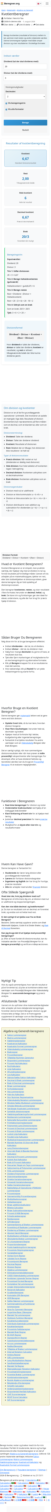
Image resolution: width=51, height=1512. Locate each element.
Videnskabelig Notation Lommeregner (24, 1100)
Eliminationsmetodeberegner (20, 1272)
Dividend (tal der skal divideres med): (21, 61)
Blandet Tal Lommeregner (18, 1315)
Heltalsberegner (14, 1202)
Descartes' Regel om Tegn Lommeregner (25, 1165)
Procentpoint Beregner (17, 1261)
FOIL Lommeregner (16, 1171)
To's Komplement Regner (18, 1241)
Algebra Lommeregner (17, 1270)
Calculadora (5, 1483)
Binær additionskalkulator (19, 1205)
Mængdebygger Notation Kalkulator (23, 1369)
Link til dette (24, 24)
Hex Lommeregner (15, 1091)
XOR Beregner (13, 1298)
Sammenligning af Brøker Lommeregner (25, 1224)
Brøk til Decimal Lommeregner (21, 1083)
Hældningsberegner (16, 1040)
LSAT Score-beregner (16, 1394)
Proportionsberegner (17, 1244)
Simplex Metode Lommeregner (21, 1106)
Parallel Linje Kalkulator (17, 1137)
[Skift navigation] (47, 3)
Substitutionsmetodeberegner (21, 1340)
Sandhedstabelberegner (18, 1363)
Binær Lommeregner (16, 1086)
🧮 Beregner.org (10, 3)
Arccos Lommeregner (17, 1343)
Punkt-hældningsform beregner (21, 1247)
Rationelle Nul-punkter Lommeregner (24, 1120)
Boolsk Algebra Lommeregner (20, 1380)
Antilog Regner (14, 1354)
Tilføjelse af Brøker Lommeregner (22, 1349)
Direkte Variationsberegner (19, 1179)
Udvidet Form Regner (16, 1258)
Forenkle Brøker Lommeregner (21, 1374)
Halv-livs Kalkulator (15, 1094)
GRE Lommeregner (15, 1357)
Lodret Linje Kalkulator (17, 1134)
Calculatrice (33, 1488)
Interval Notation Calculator (19, 1352)
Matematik (11, 10)
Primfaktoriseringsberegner (20, 1122)
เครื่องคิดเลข (5, 1500)
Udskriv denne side (12, 21)
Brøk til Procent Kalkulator (19, 1162)
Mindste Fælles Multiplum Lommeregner (25, 1103)
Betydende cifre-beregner (18, 1383)
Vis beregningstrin (17, 103)
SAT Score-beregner (16, 1400)
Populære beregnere (27, 1470)
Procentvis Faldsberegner (18, 1329)
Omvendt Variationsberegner (20, 1182)
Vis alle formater (16, 109)
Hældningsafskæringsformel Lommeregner (26, 1114)
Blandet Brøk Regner (16, 1332)
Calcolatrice (31, 1480)
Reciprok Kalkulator (16, 1289)
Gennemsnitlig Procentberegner (21, 1196)
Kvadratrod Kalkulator (17, 1043)
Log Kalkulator (13, 1074)
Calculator (40, 1483)
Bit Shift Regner (14, 1335)
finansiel (36, 887)
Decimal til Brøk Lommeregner (21, 1080)
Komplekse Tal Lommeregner (20, 1284)
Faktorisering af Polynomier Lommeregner (26, 1168)
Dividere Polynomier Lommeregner (23, 1173)
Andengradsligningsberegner (20, 1388)
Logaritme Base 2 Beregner (19, 1312)
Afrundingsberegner (16, 1072)
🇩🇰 (38, 3)
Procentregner (14, 1193)
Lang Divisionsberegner (18, 1148)
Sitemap (42, 1470)
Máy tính (47, 1494)
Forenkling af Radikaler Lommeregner (24, 1227)
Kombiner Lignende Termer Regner (23, 1278)
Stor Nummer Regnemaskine (20, 1097)
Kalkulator (17, 1491)
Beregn (25, 122)
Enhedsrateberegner (16, 1216)
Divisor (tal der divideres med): (18, 73)
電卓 (41, 1500)
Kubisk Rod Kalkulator (17, 1159)
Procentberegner (15, 1055)
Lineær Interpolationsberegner (21, 1287)
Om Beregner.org (8, 1470)
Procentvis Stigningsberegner (20, 1250)
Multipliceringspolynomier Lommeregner (25, 1139)
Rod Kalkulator (14, 1066)
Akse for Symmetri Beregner (20, 1309)
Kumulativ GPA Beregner (18, 1295)
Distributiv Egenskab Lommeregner (23, 1323)
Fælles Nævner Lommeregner (20, 1301)
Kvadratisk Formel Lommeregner (22, 1046)
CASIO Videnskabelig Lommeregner (23, 1275)
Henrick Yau (18, 18)
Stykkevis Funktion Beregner (20, 1318)
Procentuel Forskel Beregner (20, 1281)
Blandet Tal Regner (15, 1366)
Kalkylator (23, 1494)
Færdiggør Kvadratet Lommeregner (23, 1108)
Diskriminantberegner (17, 1176)
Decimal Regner (14, 1264)
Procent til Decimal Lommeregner (22, 1128)
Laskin (35, 1494)
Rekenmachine (23, 1497)
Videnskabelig (27, 743)
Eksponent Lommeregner (18, 1060)
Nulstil (25, 130)
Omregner (4, 1472)
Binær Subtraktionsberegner (20, 1210)
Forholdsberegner (15, 1089)
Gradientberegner (15, 1292)
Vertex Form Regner (16, 1255)
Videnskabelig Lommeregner (20, 1049)
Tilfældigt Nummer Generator (20, 1057)
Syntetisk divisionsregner (18, 1111)
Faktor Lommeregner (16, 1035)
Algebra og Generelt (25, 10)
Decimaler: (11, 91)
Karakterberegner (15, 1326)
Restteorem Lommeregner (19, 1117)
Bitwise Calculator (15, 1207)
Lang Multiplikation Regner (19, 1360)
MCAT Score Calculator (17, 1397)
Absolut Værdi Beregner (18, 1233)
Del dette (39, 24)
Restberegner (13, 1219)
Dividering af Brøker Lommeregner (23, 1230)
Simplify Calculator (15, 1386)
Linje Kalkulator (14, 1069)
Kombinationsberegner (17, 1377)
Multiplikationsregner (17, 1199)
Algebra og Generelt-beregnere (24, 1453)
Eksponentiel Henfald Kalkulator (21, 1391)
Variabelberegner (15, 1253)
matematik (25, 715)
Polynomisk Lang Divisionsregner (22, 1125)
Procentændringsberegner (19, 1371)
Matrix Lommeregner (16, 1038)
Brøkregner (12, 1052)
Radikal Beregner (15, 1346)
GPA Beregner (13, 1221)
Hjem (3, 10)
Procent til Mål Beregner (18, 1213)
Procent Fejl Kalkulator (17, 1063)
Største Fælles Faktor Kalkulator (21, 1077)
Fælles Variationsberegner (19, 1185)
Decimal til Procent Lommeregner (22, 1156)
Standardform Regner (17, 1337)
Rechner (8, 1497)
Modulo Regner (14, 1267)
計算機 (18, 1500)
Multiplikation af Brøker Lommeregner (24, 1236)
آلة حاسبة (38, 1497)
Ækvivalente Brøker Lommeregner (22, 1238)
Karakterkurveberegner (18, 1321)
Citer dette (8, 24)
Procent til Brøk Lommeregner (21, 1131)
